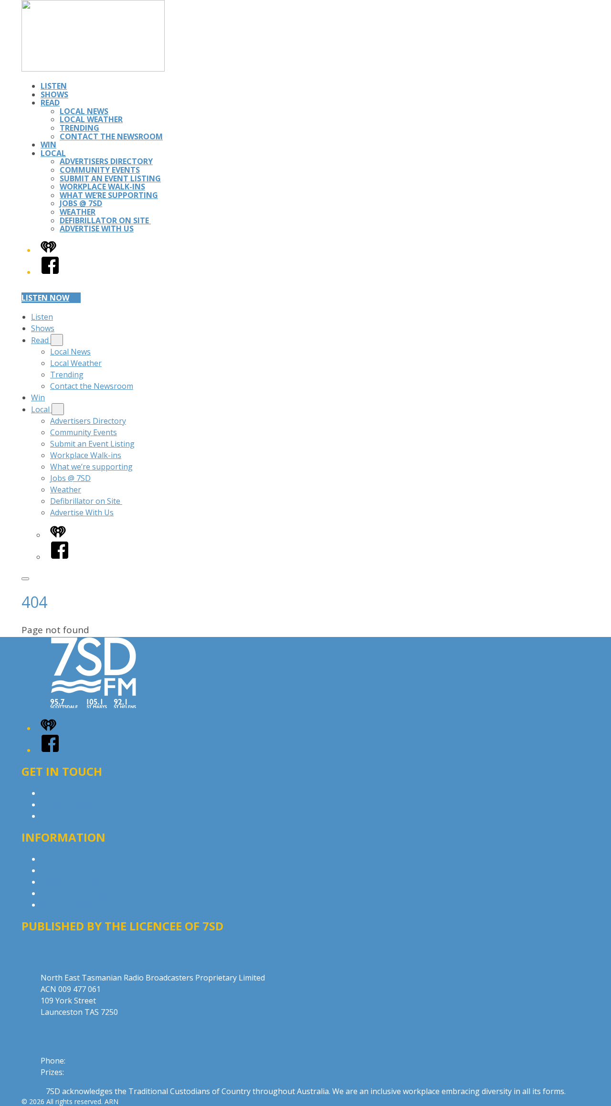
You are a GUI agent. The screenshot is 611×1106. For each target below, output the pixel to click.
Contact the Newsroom (111, 136)
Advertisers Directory (106, 161)
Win (48, 144)
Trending (79, 128)
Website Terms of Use (80, 893)
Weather (77, 212)
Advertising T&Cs (71, 870)
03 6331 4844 (90, 1060)
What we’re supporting (109, 195)
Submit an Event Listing (110, 178)
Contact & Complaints (79, 793)
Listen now (45, 297)
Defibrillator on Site (105, 220)
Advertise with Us (72, 804)
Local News (84, 111)
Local (53, 153)
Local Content (65, 904)
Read (50, 102)
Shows (54, 94)
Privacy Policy (64, 859)
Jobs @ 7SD (81, 203)
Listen (54, 86)
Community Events (100, 170)
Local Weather (91, 119)
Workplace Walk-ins (102, 186)
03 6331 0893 (89, 1072)
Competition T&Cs (73, 881)
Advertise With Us (97, 228)
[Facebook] (50, 272)
